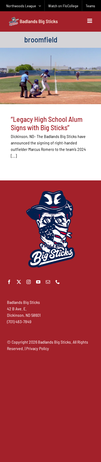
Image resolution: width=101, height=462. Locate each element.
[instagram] (28, 282)
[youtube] (38, 282)
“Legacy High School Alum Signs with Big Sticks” (46, 123)
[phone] (57, 282)
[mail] (48, 282)
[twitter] (19, 282)
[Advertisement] (50, 406)
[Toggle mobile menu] (90, 21)
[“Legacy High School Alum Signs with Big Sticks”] (50, 76)
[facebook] (9, 282)
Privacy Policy (37, 348)
